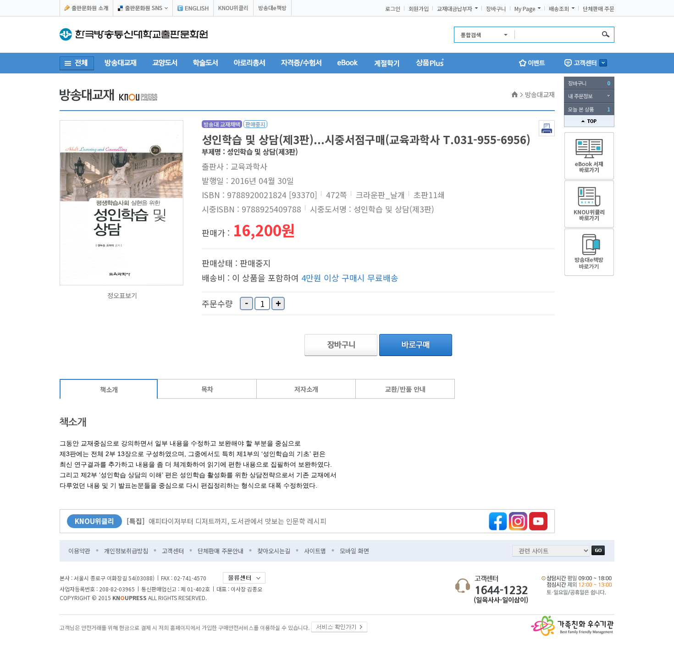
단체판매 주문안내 (220, 550)
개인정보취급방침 (126, 550)
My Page (524, 8)
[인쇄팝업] (547, 123)
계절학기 (387, 63)
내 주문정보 (580, 96)
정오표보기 (122, 295)
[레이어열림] (142, 8)
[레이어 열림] (586, 63)
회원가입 (419, 8)
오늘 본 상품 (589, 109)
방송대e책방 (272, 7)
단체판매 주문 (598, 8)
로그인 (392, 8)
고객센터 (173, 550)
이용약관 (79, 550)
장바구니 (496, 8)
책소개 (109, 389)
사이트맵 (315, 550)
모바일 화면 (354, 550)
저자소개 (306, 389)
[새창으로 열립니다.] (339, 625)
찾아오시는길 (273, 550)
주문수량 (217, 304)
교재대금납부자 (454, 8)
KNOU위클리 (233, 7)
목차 (207, 389)
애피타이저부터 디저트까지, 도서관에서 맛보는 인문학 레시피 (226, 521)
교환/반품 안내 (405, 389)
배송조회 (559, 8)
